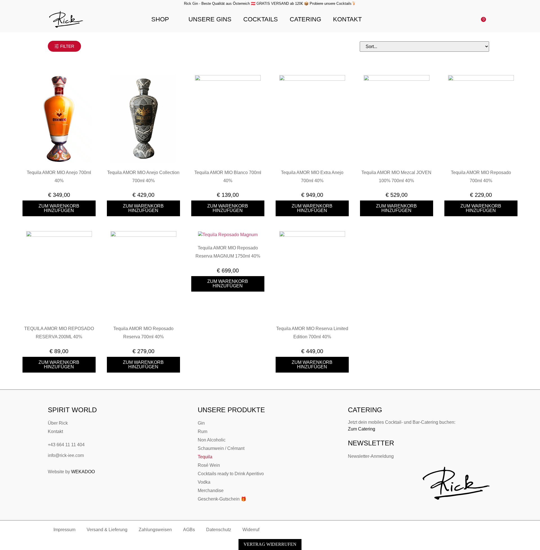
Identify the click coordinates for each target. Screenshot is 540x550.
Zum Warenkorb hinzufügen (59, 208)
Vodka (204, 482)
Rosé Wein (209, 465)
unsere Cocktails (338, 3)
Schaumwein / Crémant (221, 448)
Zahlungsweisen (155, 529)
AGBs (189, 529)
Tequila (205, 456)
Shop (160, 19)
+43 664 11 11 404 (66, 444)
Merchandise (211, 490)
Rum (202, 431)
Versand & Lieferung (107, 529)
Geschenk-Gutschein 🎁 (222, 499)
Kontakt (347, 19)
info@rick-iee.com (66, 455)
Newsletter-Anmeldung (371, 456)
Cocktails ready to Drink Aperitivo (231, 473)
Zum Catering (361, 429)
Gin (201, 423)
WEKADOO (83, 471)
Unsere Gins (209, 19)
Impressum (64, 529)
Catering (305, 19)
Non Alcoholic (212, 440)
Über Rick (58, 423)
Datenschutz (218, 529)
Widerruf (250, 529)
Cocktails (260, 19)
